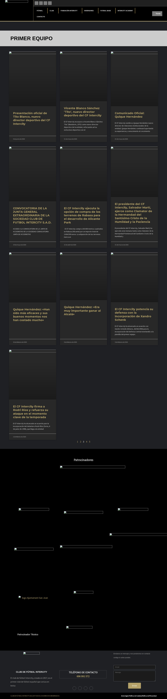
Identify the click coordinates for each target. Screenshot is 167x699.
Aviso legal (124, 696)
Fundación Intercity (69, 10)
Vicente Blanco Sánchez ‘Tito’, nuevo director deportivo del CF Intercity (83, 112)
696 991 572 (83, 676)
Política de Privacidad (149, 696)
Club (52, 10)
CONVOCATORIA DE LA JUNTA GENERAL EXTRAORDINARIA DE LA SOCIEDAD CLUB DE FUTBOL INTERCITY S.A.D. (32, 215)
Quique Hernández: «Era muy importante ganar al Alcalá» (82, 310)
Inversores (89, 10)
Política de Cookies (135, 696)
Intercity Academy (125, 10)
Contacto (41, 16)
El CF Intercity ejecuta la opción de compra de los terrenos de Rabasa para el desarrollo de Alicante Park (82, 215)
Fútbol (40, 10)
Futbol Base (105, 10)
